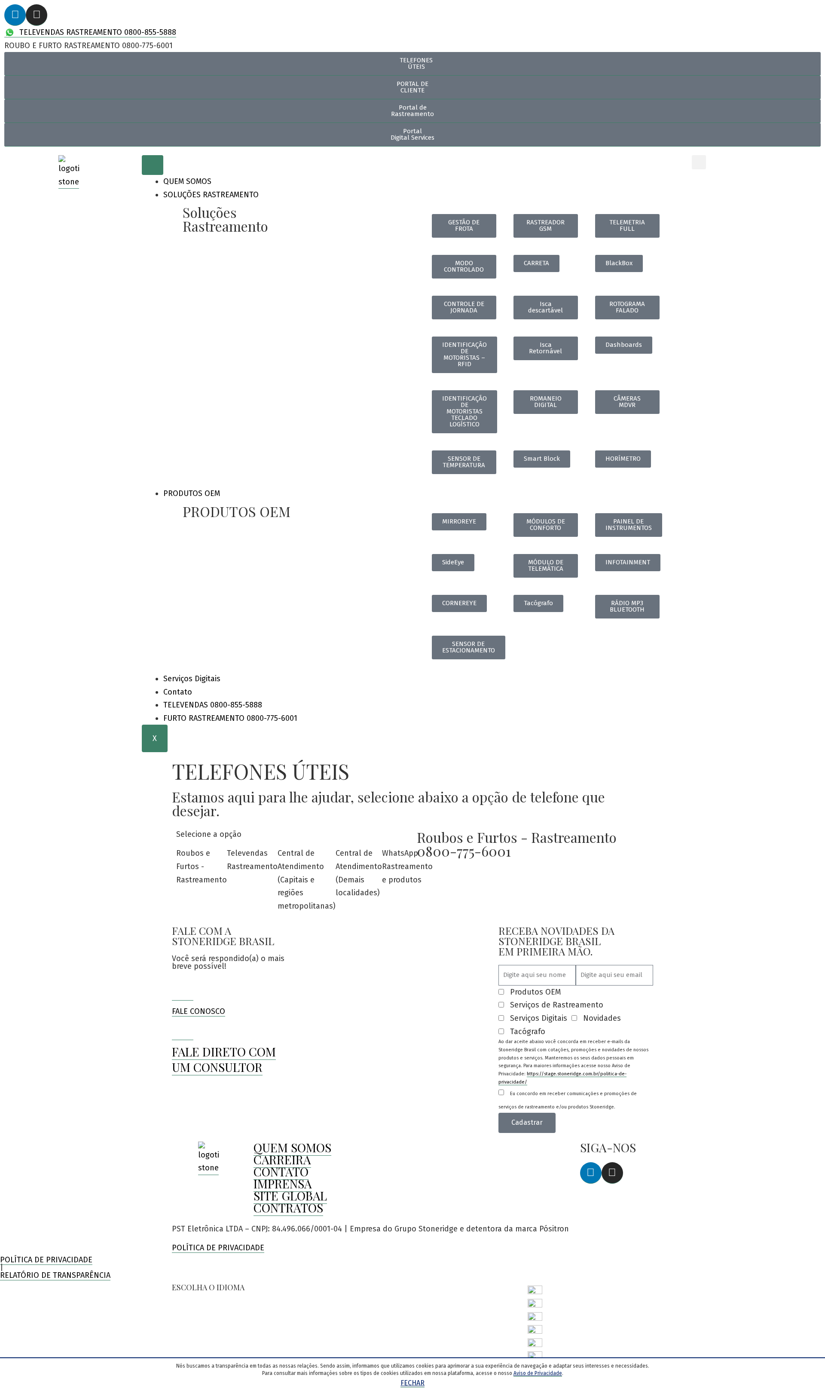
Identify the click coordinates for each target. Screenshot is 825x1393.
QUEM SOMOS (187, 181)
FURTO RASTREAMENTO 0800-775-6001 (230, 718)
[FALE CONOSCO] (182, 990)
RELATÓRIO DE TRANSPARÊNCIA (55, 1275)
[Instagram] (36, 15)
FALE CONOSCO (198, 1011)
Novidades (602, 1018)
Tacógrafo (527, 1031)
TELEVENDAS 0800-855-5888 (212, 705)
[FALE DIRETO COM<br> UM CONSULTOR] (182, 1029)
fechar (412, 1383)
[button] (699, 162)
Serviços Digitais (191, 678)
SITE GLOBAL (290, 1195)
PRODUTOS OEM (191, 493)
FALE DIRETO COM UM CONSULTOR (224, 1059)
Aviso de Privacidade (537, 1373)
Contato (177, 692)
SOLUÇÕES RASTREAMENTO (211, 194)
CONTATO (281, 1171)
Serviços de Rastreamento (556, 1005)
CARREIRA (282, 1159)
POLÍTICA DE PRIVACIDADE (218, 1247)
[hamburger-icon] (152, 165)
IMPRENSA (283, 1183)
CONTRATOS (288, 1207)
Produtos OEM (535, 992)
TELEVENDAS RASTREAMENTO (96, 32)
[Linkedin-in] (15, 15)
